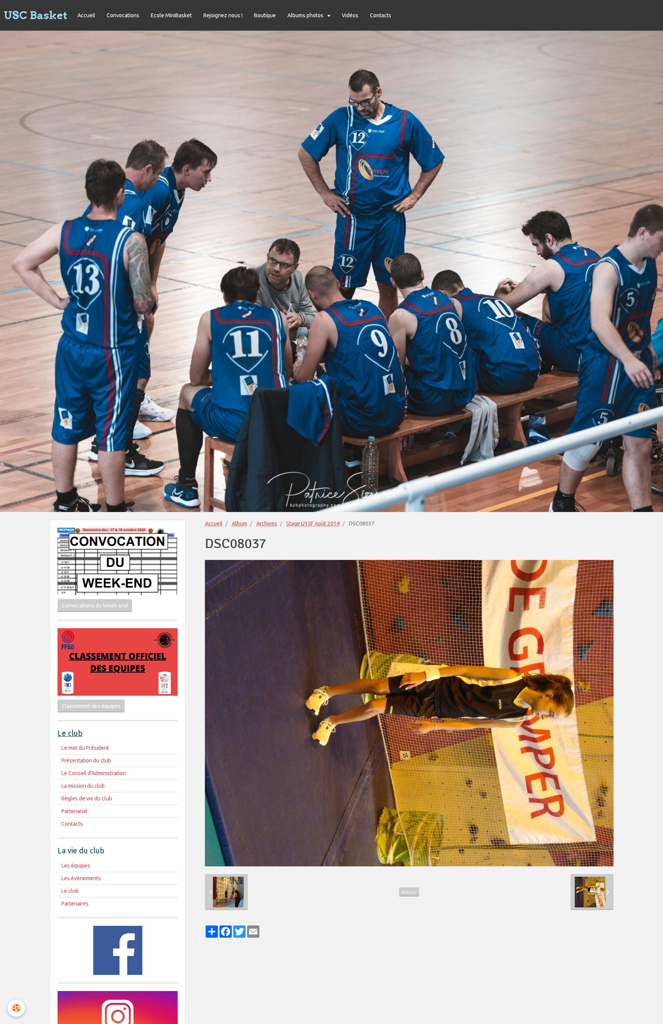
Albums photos (306, 15)
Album (239, 523)
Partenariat (74, 811)
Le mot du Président (85, 748)
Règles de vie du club (86, 798)
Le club (70, 891)
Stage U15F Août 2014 (313, 523)
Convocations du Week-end (95, 606)
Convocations (123, 15)
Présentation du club (86, 760)
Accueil (86, 15)
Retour (409, 891)
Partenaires (75, 904)
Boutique (265, 15)
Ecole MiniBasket (171, 15)
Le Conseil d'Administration (93, 773)
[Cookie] (16, 1008)
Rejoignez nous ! (222, 15)
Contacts (380, 15)
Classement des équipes (91, 706)
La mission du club (83, 786)
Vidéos (350, 15)
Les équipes (75, 866)
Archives (266, 523)
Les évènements (81, 878)
